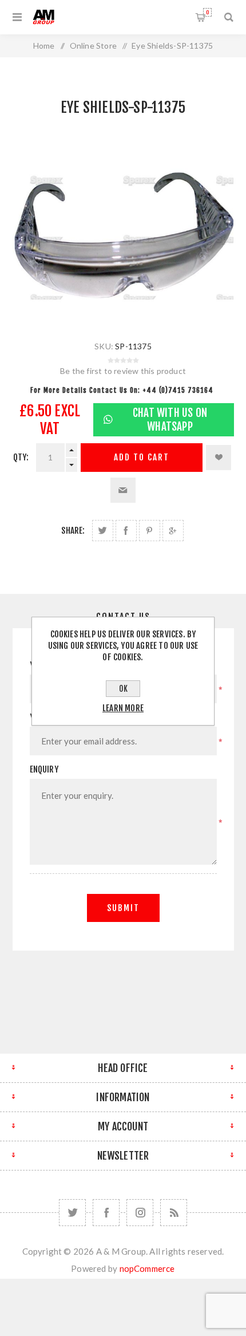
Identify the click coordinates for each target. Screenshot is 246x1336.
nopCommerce (147, 1268)
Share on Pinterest (149, 530)
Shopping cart (207, 12)
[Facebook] (106, 1212)
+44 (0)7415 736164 (177, 390)
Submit (123, 908)
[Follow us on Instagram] (139, 1212)
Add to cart (141, 457)
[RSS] (173, 1212)
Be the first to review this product (123, 371)
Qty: (21, 457)
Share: (73, 530)
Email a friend (123, 490)
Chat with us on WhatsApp (170, 419)
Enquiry (44, 769)
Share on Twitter (102, 530)
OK (123, 688)
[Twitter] (72, 1212)
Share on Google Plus (173, 530)
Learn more (123, 708)
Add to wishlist (218, 457)
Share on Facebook (126, 530)
